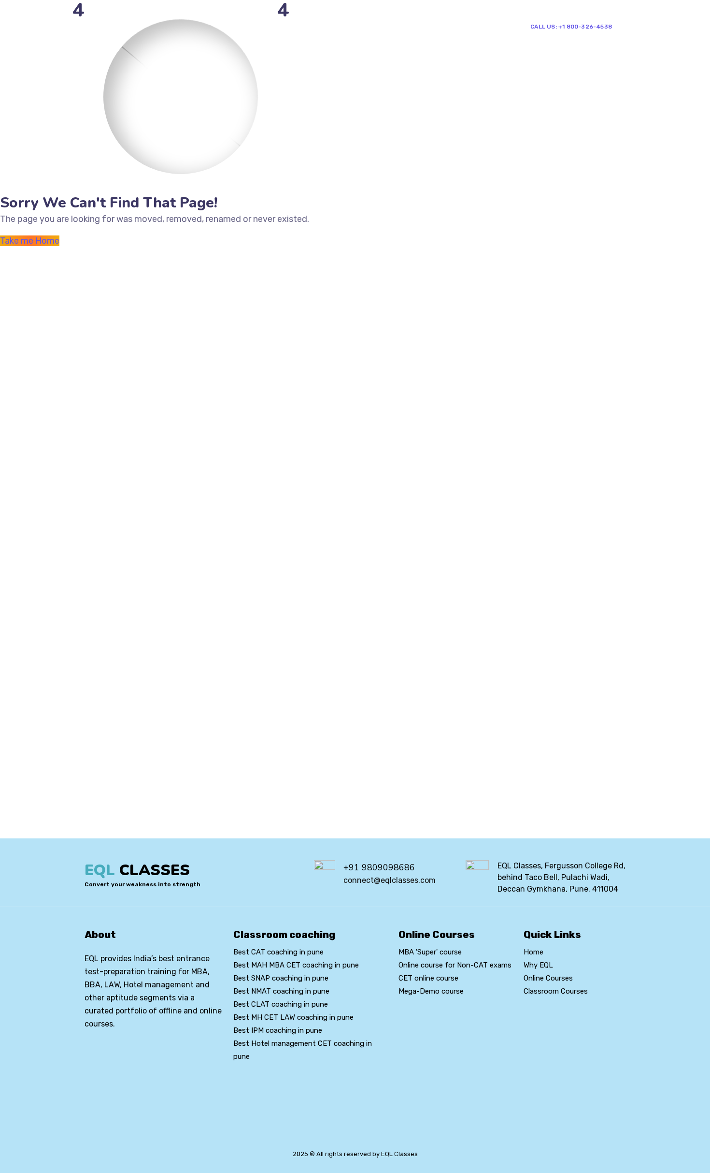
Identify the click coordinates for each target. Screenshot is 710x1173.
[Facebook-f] (105, 1050)
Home (257, 25)
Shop (416, 25)
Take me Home (29, 240)
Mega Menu (344, 25)
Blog (390, 25)
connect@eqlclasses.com (389, 880)
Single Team (464, 25)
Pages (295, 25)
